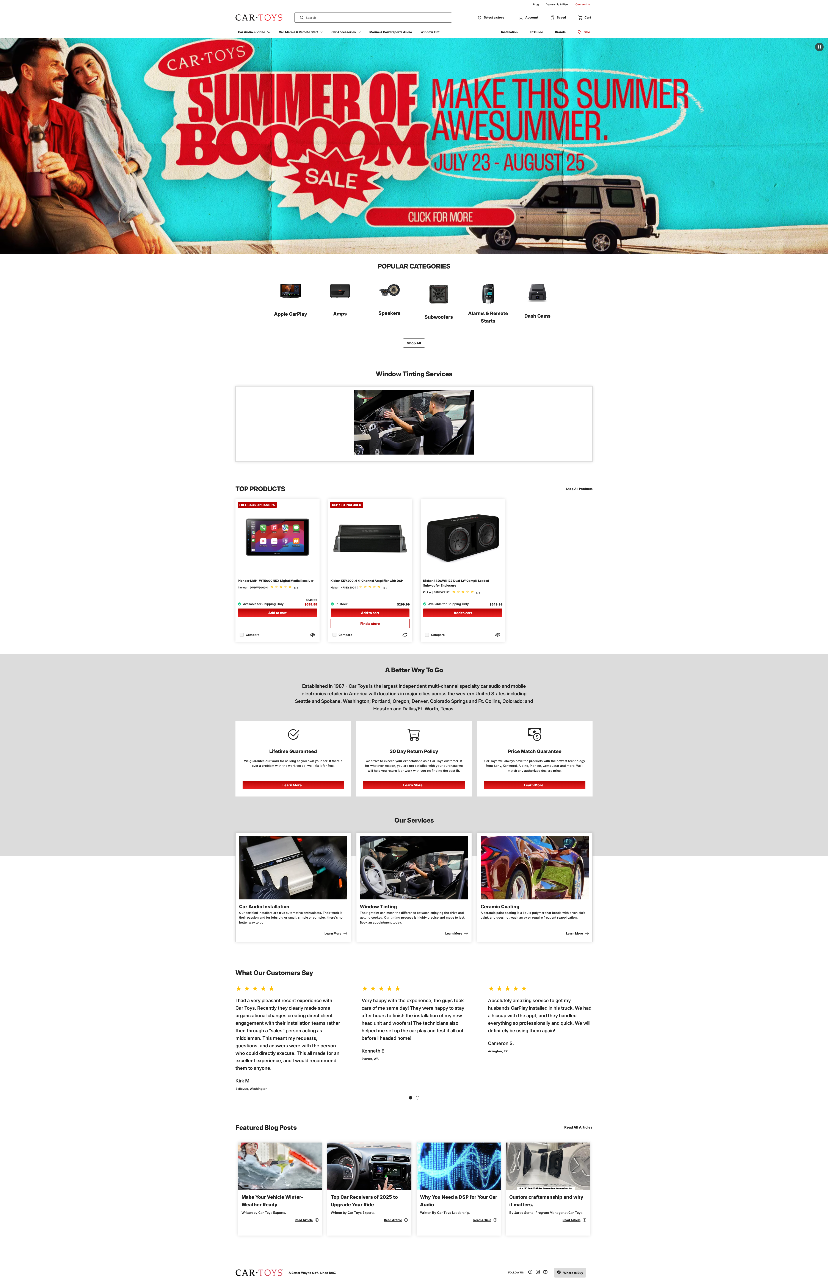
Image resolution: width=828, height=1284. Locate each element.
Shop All (414, 343)
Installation (509, 32)
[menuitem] (535, 4)
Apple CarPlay (290, 314)
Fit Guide (536, 32)
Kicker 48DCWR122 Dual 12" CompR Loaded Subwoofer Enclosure (456, 583)
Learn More (292, 785)
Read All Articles (578, 1127)
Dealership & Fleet (557, 4)
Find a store (370, 623)
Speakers (389, 313)
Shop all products (579, 489)
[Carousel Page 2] (417, 1097)
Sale (587, 32)
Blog (536, 4)
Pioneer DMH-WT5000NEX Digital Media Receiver (276, 580)
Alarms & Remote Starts (488, 317)
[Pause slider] (819, 47)
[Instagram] (538, 1273)
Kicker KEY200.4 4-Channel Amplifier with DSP (367, 580)
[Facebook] (530, 1273)
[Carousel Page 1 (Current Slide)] (410, 1097)
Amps (340, 314)
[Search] (300, 17)
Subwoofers (439, 317)
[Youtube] (545, 1273)
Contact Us (583, 4)
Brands (560, 32)
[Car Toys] (259, 17)
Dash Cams (537, 316)
